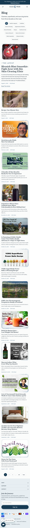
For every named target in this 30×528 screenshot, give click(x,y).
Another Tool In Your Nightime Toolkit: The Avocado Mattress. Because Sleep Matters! (12, 427)
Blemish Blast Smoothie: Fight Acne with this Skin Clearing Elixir (14, 69)
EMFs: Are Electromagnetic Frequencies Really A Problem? (12, 301)
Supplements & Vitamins (20, 26)
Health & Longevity (13, 23)
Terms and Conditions (21, 521)
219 (19, 474)
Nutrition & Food (22, 29)
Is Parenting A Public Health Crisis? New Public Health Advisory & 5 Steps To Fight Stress (13, 238)
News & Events (15, 39)
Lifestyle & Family (20, 36)
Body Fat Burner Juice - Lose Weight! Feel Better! (9, 331)
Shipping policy (6, 524)
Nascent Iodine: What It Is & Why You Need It (9, 363)
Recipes (15, 29)
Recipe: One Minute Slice (10, 110)
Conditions (22, 23)
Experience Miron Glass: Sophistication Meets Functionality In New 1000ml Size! (13, 205)
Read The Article (5, 86)
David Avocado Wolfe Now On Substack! (8, 141)
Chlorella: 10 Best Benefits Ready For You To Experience (11, 172)
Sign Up (15, 507)
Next (24, 474)
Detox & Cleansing (8, 26)
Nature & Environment (20, 33)
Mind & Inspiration (10, 36)
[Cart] (27, 6)
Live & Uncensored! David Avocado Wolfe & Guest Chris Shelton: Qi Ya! (13, 395)
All (6, 23)
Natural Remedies (7, 29)
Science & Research (9, 33)
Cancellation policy (16, 524)
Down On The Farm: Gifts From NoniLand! (9, 460)
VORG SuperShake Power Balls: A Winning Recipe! (10, 269)
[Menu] (2, 6)
